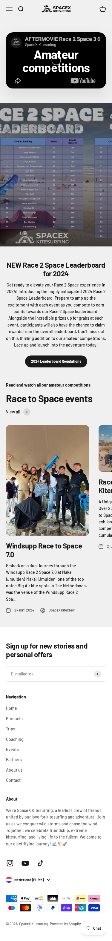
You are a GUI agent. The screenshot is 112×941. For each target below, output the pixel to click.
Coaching (15, 739)
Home (11, 708)
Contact (13, 780)
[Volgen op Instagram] (10, 863)
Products (14, 718)
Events (12, 749)
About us (14, 770)
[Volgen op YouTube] (25, 863)
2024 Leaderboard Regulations (56, 361)
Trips (10, 728)
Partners (14, 759)
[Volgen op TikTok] (40, 863)
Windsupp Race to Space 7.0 (44, 550)
